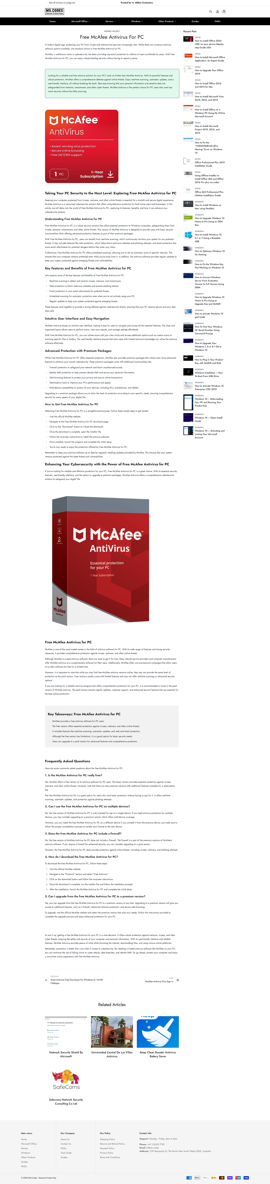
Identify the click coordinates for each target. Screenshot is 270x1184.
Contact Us (66, 1143)
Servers (109, 21)
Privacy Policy (106, 1152)
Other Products (166, 21)
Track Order (66, 1152)
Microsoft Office (79, 21)
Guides (195, 21)
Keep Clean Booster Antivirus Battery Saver (158, 1054)
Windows (135, 21)
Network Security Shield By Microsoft (66, 1054)
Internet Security (112, 31)
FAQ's (217, 21)
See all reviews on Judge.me (62, 2)
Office (198, 37)
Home (53, 21)
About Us (65, 1139)
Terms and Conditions (110, 1157)
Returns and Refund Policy (112, 1143)
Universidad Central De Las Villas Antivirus (111, 1054)
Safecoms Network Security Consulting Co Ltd (66, 1102)
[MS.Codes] (54, 11)
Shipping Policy (107, 1139)
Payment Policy (107, 1148)
